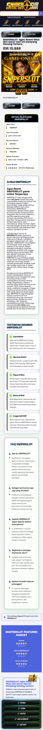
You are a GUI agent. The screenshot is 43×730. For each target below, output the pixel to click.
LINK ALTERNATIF (22, 720)
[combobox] (19, 13)
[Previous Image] (3, 72)
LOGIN (11, 34)
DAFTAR (32, 34)
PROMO (22, 703)
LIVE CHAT (23, 725)
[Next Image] (40, 72)
